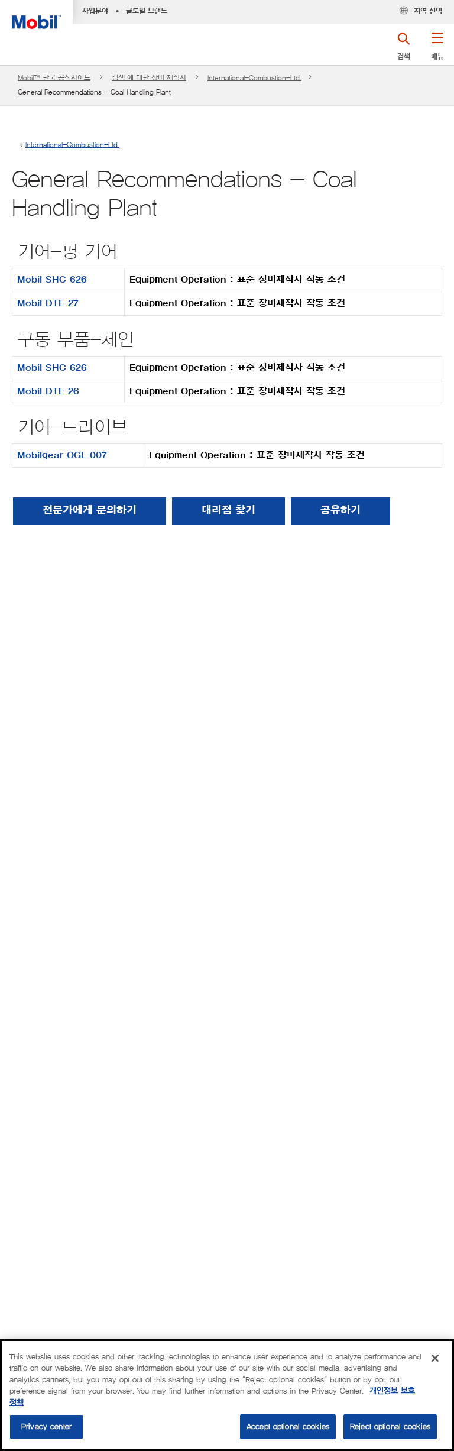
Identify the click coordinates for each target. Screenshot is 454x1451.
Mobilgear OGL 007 (62, 455)
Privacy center (46, 1426)
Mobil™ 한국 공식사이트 (54, 78)
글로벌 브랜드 (146, 11)
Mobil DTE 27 (48, 303)
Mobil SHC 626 (52, 279)
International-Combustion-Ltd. (254, 78)
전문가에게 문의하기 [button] (90, 511)
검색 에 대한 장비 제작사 (149, 78)
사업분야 (95, 11)
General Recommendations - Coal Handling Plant (94, 92)
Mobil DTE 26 (48, 391)
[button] (437, 50)
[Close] (435, 1358)
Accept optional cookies (288, 1426)
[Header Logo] (36, 14)
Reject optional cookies (390, 1426)
